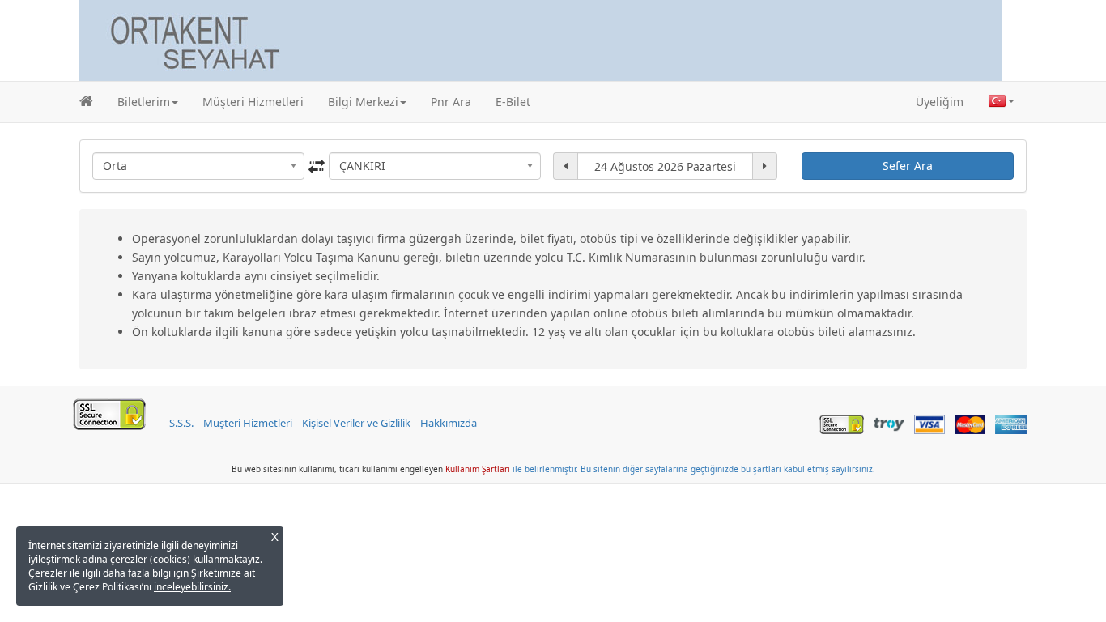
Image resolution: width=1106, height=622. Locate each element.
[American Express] (1008, 423)
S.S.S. (181, 422)
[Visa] (926, 423)
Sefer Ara (908, 165)
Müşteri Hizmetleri (253, 101)
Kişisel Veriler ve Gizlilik (356, 422)
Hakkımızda (448, 422)
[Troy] (885, 423)
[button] (147, 102)
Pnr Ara (451, 101)
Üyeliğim (939, 101)
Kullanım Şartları (477, 469)
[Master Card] (966, 423)
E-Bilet (513, 101)
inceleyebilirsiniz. (192, 587)
